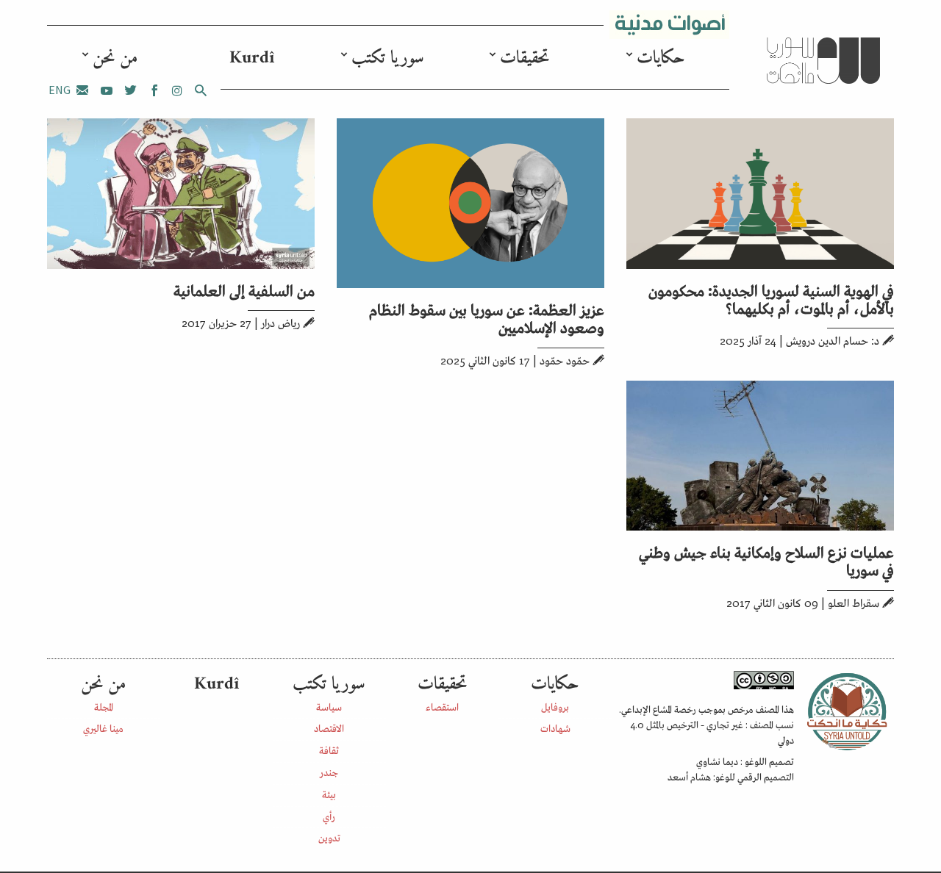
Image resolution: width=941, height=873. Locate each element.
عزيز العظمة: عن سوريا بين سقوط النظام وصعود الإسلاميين (486, 317)
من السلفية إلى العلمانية (244, 290)
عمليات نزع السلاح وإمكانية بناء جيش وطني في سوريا (766, 560)
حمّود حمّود (565, 359)
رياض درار (280, 322)
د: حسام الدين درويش (832, 340)
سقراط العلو (853, 602)
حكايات (661, 58)
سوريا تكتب (387, 58)
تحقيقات (524, 58)
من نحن (115, 58)
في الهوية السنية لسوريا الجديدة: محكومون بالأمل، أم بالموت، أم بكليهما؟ (771, 298)
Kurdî (251, 58)
